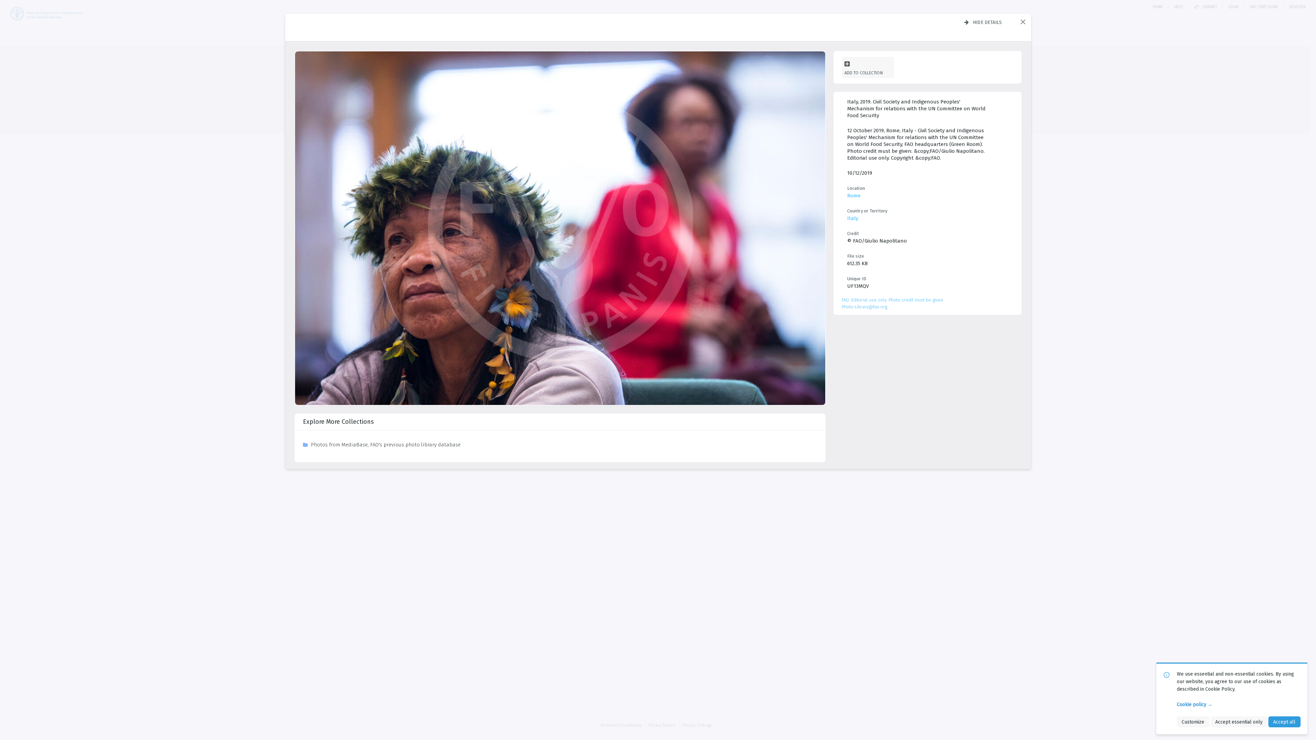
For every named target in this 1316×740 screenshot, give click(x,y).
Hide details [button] (987, 22)
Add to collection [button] (863, 72)
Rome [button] (854, 196)
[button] (1023, 22)
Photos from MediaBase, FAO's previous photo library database (386, 445)
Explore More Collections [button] (338, 422)
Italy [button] (852, 218)
